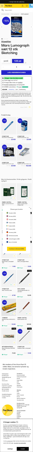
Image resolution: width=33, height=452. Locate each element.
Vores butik (4, 380)
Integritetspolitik (6, 396)
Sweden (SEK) (12, 213)
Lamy (18, 393)
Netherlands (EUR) (13, 235)
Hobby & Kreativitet (21, 376)
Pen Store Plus (5, 384)
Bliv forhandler (5, 389)
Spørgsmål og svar (6, 377)
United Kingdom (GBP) (14, 239)
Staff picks (19, 387)
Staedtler (6, 41)
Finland (18, 415)
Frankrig (19, 416)
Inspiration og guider (7, 385)
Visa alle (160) (20, 400)
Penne (18, 378)
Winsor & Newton (21, 398)
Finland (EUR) (12, 222)
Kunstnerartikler (5, 14)
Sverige (19, 412)
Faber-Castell (20, 395)
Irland (18, 418)
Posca (18, 396)
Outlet (18, 383)
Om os (3, 379)
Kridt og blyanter (15, 14)
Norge (18, 413)
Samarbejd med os (6, 387)
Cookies (4, 397)
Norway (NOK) (12, 216)
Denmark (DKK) (12, 219)
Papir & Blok (19, 380)
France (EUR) (12, 229)
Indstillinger (10, 448)
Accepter (23, 448)
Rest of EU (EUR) (13, 242)
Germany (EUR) (12, 232)
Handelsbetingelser (7, 394)
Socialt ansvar (5, 391)
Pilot (18, 391)
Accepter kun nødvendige (20, 443)
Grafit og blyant (25, 14)
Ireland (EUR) (12, 226)
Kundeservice (5, 375)
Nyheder (19, 385)
